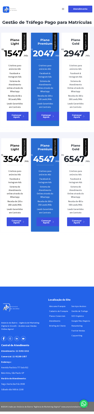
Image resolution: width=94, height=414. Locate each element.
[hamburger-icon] (63, 9)
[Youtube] (23, 338)
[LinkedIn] (16, 338)
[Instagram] (10, 338)
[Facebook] (3, 338)
